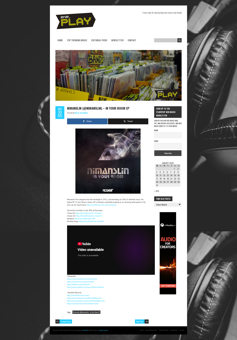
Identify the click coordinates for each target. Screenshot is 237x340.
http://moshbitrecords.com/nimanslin (101, 205)
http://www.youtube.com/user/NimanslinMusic (85, 287)
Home (60, 40)
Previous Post (66, 321)
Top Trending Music (77, 40)
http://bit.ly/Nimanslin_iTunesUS (89, 216)
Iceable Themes (103, 330)
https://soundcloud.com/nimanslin (80, 281)
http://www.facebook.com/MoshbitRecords (84, 298)
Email (156, 141)
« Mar (156, 190)
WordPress (85, 330)
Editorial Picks (99, 40)
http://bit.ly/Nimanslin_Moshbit (91, 221)
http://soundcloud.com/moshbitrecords (83, 303)
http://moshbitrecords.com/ (78, 295)
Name (156, 130)
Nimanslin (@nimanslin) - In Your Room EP (86, 312)
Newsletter (117, 40)
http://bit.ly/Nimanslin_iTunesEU (89, 213)
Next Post (139, 321)
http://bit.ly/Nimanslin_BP (85, 218)
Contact (132, 40)
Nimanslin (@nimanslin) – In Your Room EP (98, 108)
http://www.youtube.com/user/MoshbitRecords (86, 301)
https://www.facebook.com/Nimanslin (82, 279)
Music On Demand (81, 113)
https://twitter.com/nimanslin (78, 284)
